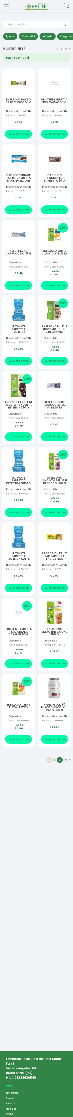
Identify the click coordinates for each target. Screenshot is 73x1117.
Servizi (10, 1098)
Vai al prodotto (19, 134)
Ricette (10, 1103)
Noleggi (11, 1108)
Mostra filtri (14, 49)
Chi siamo (12, 1093)
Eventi (9, 1114)
